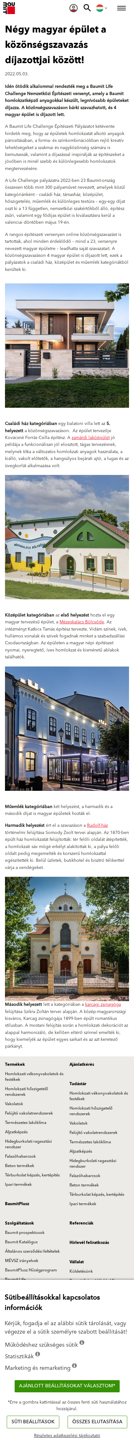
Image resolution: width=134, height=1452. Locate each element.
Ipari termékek (18, 1184)
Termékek (15, 1064)
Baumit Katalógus (21, 1242)
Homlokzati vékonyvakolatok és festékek (34, 1076)
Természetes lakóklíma (25, 1122)
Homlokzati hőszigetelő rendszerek (26, 1091)
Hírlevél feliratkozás (89, 1242)
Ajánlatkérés (81, 1064)
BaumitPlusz (17, 1203)
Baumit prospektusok (25, 1232)
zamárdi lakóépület (91, 438)
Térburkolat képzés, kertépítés (32, 1175)
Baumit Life (15, 1279)
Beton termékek (19, 1165)
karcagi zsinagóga (103, 1004)
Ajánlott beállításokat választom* (67, 1386)
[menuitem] (73, 8)
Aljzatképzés (16, 1132)
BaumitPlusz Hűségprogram (31, 1270)
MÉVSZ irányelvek (21, 1260)
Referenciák (81, 1223)
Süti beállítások (33, 1422)
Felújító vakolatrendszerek (29, 1113)
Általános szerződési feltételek (32, 1251)
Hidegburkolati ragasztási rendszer (28, 1144)
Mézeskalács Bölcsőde (82, 622)
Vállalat (76, 1262)
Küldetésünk (81, 1271)
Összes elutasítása (97, 1422)
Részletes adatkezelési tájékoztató (67, 1436)
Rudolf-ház (97, 825)
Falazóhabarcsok (20, 1156)
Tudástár (77, 1083)
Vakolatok (14, 1103)
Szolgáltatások (19, 1223)
